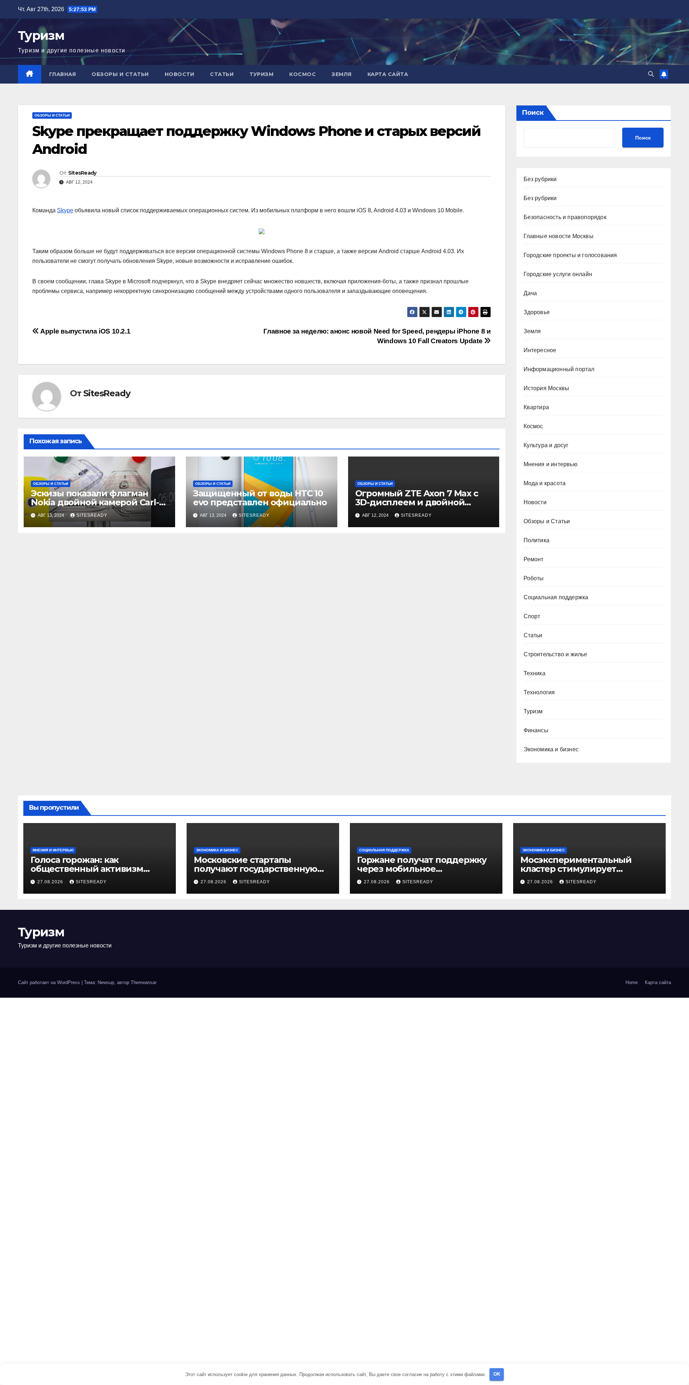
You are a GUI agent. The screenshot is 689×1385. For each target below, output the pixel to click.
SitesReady (82, 173)
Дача (530, 293)
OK (496, 1374)
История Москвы (547, 388)
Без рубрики (540, 179)
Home (631, 982)
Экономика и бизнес (551, 749)
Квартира (536, 407)
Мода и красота (545, 483)
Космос (302, 74)
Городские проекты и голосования (570, 255)
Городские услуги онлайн (558, 274)
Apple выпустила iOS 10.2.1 (84, 331)
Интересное (540, 350)
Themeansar (143, 982)
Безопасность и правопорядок (565, 217)
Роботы (534, 578)
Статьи (222, 74)
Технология (539, 692)
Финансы (536, 730)
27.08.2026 (51, 881)
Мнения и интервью (550, 464)
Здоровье (537, 312)
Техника (534, 673)
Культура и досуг (546, 445)
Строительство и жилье (555, 654)
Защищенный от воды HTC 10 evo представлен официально (260, 497)
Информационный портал (559, 369)
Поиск (533, 113)
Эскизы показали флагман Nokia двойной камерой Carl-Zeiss (95, 502)
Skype (65, 210)
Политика (537, 540)
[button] (651, 74)
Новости (179, 74)
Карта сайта (387, 74)
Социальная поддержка (556, 597)
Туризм (41, 35)
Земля (342, 74)
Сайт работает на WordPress (49, 982)
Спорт (532, 616)
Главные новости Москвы (559, 236)
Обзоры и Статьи (120, 74)
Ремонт (534, 559)
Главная (62, 74)
